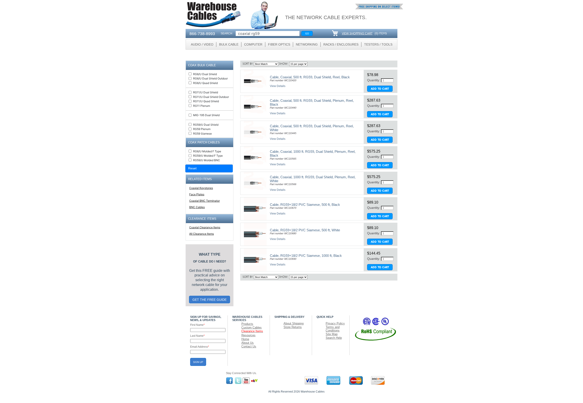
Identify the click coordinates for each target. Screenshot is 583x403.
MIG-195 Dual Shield (206, 115)
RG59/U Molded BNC (206, 160)
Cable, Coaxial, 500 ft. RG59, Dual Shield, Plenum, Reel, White (312, 128)
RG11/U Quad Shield (206, 101)
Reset (192, 168)
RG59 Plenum (201, 129)
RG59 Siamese (202, 133)
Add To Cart (380, 89)
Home (245, 339)
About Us (247, 342)
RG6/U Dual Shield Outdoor (210, 78)
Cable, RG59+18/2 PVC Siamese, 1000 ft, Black (306, 256)
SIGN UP (198, 362)
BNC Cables (197, 207)
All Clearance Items (201, 233)
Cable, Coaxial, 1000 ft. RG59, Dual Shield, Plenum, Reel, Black (312, 153)
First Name (197, 324)
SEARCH (226, 33)
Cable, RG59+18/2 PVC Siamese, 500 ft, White (305, 230)
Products (247, 324)
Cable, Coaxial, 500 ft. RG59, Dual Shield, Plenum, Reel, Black (312, 102)
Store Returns (293, 327)
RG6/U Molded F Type (207, 151)
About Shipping (294, 323)
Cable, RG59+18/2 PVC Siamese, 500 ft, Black (305, 205)
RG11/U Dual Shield (205, 92)
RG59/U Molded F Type (208, 155)
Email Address (199, 346)
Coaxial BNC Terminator (204, 200)
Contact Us (248, 346)
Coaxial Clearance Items (204, 227)
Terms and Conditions (333, 328)
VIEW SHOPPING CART (357, 33)
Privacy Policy (335, 323)
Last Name (197, 335)
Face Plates (196, 194)
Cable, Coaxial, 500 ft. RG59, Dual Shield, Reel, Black (310, 77)
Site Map (332, 334)
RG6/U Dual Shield (205, 74)
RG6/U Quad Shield (205, 83)
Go (307, 33)
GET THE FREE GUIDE (209, 299)
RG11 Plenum (201, 105)
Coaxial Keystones (201, 188)
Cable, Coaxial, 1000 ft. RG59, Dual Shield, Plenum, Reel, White (312, 179)
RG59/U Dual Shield (205, 124)
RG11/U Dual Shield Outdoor (211, 97)
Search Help (334, 337)
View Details (277, 86)
